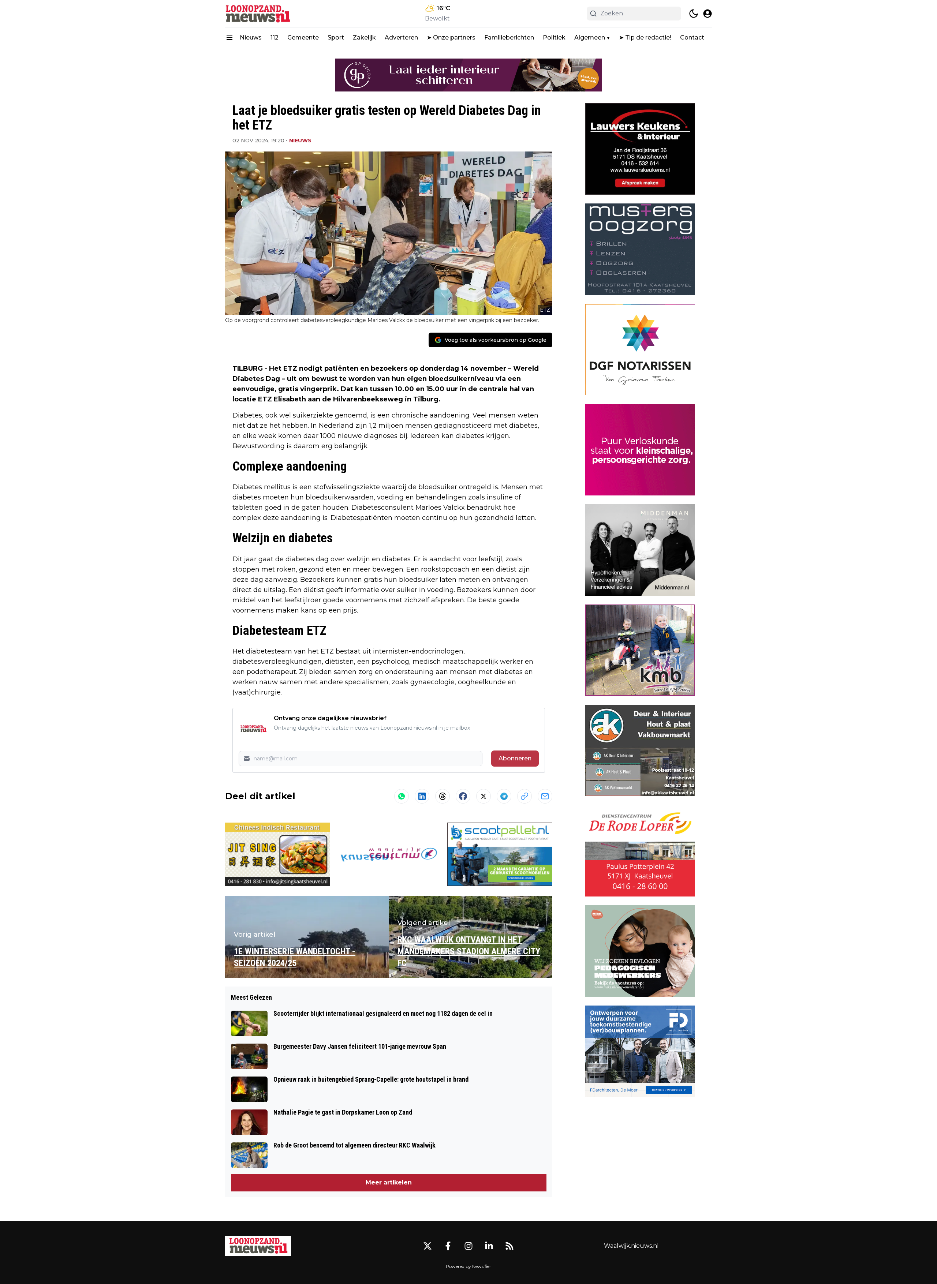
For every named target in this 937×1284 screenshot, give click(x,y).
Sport (336, 37)
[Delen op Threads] (442, 796)
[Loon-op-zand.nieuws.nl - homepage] (258, 13)
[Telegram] (504, 796)
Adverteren (401, 37)
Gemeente (303, 37)
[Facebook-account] (448, 1246)
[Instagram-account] (468, 1246)
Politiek (554, 37)
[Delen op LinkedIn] (422, 796)
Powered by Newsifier (468, 1266)
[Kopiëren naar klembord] (524, 796)
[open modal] (707, 13)
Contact (692, 37)
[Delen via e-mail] (545, 796)
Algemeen (589, 37)
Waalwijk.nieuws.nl (631, 1245)
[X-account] (427, 1246)
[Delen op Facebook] (463, 796)
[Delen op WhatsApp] (401, 796)
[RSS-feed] (509, 1246)
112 (274, 37)
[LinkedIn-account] (489, 1246)
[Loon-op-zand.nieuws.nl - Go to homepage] (258, 1246)
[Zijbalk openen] (229, 37)
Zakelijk (364, 37)
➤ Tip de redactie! (645, 37)
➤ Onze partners (451, 37)
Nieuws (251, 37)
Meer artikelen (389, 1182)
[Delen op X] (483, 796)
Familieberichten (509, 37)
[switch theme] (693, 13)
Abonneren (515, 758)
